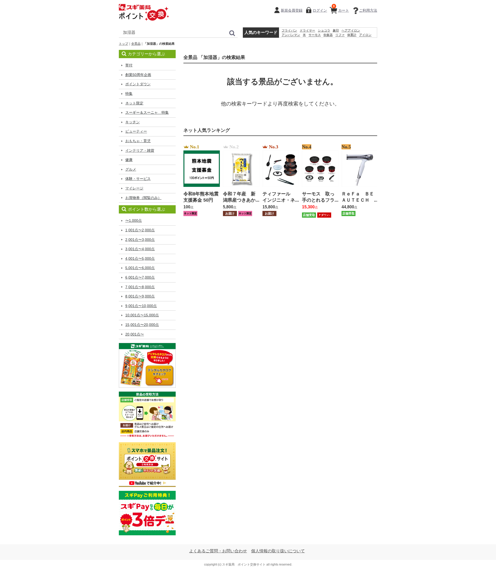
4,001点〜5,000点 (140, 258)
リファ (340, 35)
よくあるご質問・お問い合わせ (218, 551)
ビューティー (136, 131)
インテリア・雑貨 (139, 150)
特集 (129, 93)
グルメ (130, 169)
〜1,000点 (133, 220)
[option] (200, 181)
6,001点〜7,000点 (140, 277)
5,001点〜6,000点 (140, 268)
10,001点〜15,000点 (142, 315)
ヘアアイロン (351, 30)
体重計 (352, 35)
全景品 (136, 43)
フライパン (289, 30)
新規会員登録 (292, 10)
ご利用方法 (368, 10)
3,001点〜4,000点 (140, 249)
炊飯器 (328, 35)
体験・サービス (138, 179)
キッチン (132, 122)
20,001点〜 (134, 334)
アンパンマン (291, 35)
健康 (129, 160)
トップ (123, 43)
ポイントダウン (138, 84)
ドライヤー (307, 30)
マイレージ (134, 188)
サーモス (314, 35)
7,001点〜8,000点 (140, 287)
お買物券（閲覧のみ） (143, 198)
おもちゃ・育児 (138, 141)
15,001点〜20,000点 (142, 325)
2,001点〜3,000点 (140, 240)
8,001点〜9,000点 (140, 296)
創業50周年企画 (138, 75)
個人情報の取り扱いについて (278, 551)
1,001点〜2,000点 (140, 230)
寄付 (129, 65)
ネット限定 (134, 103)
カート (341, 8)
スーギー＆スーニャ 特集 (147, 112)
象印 (336, 30)
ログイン (320, 10)
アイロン (365, 35)
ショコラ (324, 30)
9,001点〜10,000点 (141, 306)
